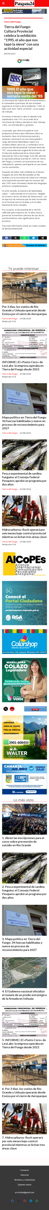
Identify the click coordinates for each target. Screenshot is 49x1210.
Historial (25, 1175)
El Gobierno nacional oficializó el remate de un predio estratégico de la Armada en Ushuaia (24, 995)
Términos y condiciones (24, 1180)
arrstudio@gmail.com (24, 1192)
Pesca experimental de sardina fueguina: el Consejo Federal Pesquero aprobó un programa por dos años (24, 479)
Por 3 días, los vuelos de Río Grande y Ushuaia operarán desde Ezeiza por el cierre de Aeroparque (24, 310)
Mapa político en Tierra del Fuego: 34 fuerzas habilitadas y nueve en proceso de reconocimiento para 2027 (24, 423)
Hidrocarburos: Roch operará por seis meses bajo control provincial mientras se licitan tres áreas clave (24, 533)
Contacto (24, 1170)
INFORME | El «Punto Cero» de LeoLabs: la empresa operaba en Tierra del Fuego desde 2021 (23, 365)
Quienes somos (24, 1184)
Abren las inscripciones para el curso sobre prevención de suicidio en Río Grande (23, 841)
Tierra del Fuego (12, 21)
